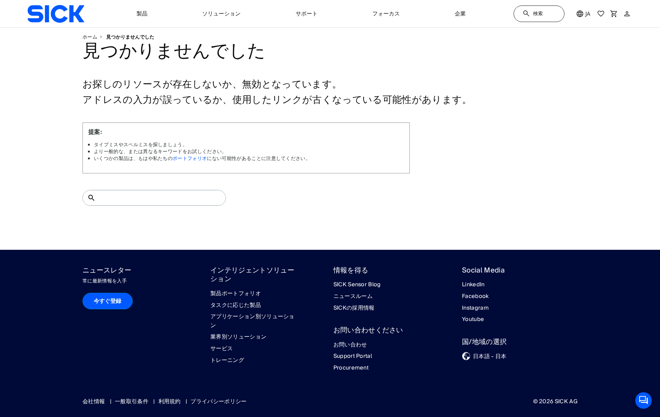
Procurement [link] (351, 368)
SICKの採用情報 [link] (354, 308)
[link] (56, 14)
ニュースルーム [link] (353, 296)
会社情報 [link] (94, 401)
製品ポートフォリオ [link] (235, 293)
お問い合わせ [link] (350, 345)
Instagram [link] (475, 308)
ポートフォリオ (190, 158)
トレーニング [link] (227, 360)
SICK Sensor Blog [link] (357, 284)
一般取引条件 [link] (132, 401)
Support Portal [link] (352, 356)
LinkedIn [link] (473, 284)
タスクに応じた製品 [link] (235, 305)
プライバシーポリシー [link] (218, 401)
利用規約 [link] (170, 401)
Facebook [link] (475, 296)
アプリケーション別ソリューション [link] (252, 321)
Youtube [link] (473, 319)
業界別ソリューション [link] (238, 337)
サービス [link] (221, 348)
